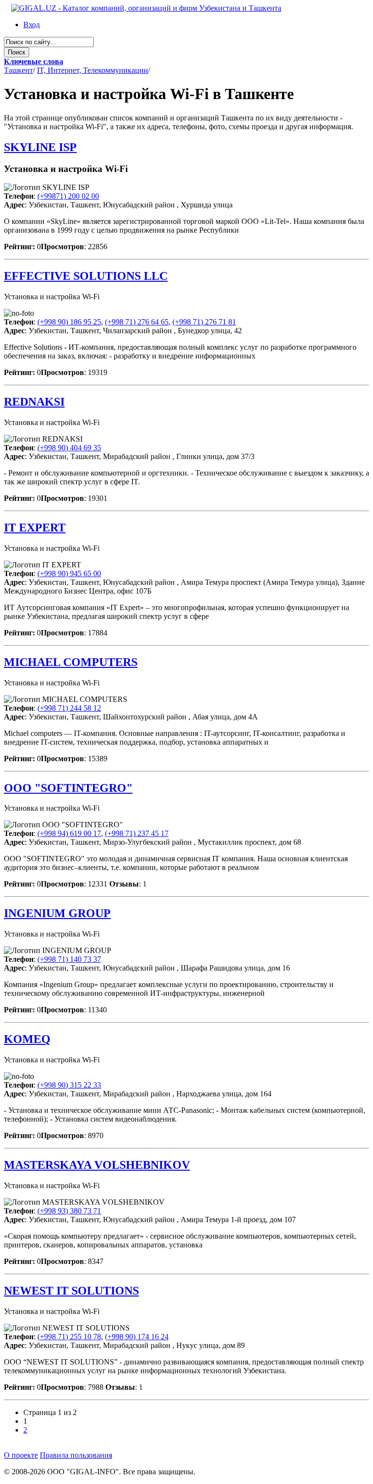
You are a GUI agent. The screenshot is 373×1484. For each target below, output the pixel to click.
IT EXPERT (35, 527)
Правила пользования (76, 1455)
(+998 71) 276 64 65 (137, 322)
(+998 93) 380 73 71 (69, 1211)
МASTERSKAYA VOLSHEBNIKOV (97, 1165)
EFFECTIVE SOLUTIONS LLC (86, 276)
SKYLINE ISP (40, 147)
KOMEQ (27, 1039)
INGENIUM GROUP (57, 913)
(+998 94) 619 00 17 (69, 833)
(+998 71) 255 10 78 (69, 1336)
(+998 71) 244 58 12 (69, 708)
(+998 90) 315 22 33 (69, 1085)
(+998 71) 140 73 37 (69, 959)
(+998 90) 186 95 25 (69, 322)
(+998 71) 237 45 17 (137, 833)
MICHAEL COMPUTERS (70, 662)
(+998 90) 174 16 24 (137, 1336)
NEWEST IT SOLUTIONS (71, 1290)
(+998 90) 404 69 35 (69, 447)
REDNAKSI (34, 401)
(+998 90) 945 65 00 (69, 573)
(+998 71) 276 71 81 (204, 322)
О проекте (21, 1455)
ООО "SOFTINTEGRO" (68, 788)
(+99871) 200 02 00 (68, 196)
